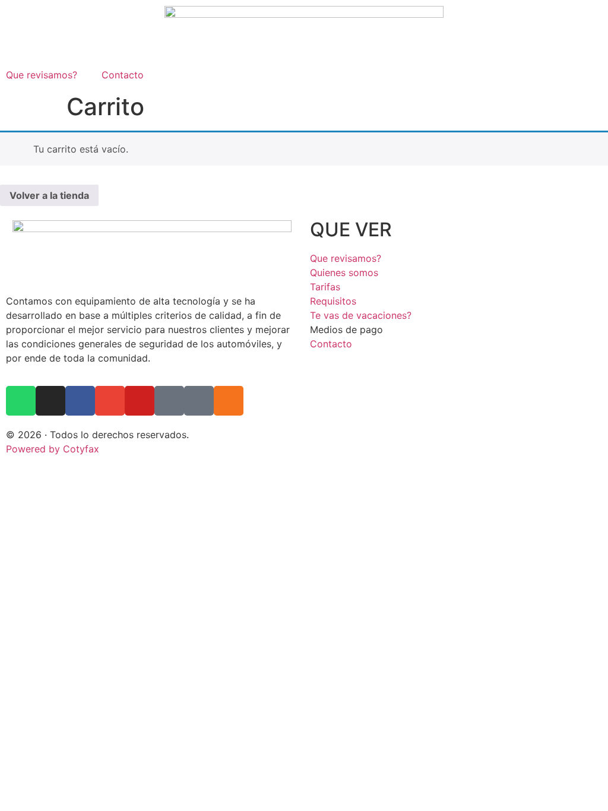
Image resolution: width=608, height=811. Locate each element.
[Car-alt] (199, 401)
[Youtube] (139, 401)
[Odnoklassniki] (228, 401)
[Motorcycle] (169, 401)
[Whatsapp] (21, 401)
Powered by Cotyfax (52, 449)
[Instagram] (50, 401)
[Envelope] (110, 401)
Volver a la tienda (49, 195)
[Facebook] (80, 401)
